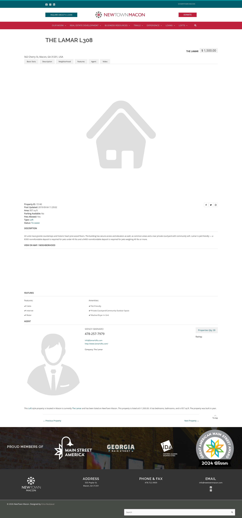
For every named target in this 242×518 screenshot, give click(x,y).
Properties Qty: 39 (206, 330)
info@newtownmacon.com (210, 482)
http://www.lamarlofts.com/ (96, 343)
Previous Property (52, 420)
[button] (61, 15)
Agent (93, 61)
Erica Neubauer (48, 504)
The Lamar (192, 51)
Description (47, 61)
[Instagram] (50, 4)
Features (81, 61)
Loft (31, 219)
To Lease (35, 222)
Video (105, 61)
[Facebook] (46, 4)
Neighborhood (65, 61)
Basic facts (31, 61)
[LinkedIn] (54, 4)
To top (215, 418)
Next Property (191, 420)
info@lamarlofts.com (93, 340)
